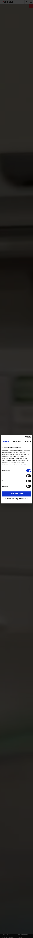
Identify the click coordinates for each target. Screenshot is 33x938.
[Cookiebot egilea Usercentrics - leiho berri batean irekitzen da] (23, 437)
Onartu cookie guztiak (16, 493)
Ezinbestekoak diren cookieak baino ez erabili (16, 499)
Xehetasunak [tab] (16, 441)
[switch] (28, 475)
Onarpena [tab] (6, 441)
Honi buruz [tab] (27, 441)
